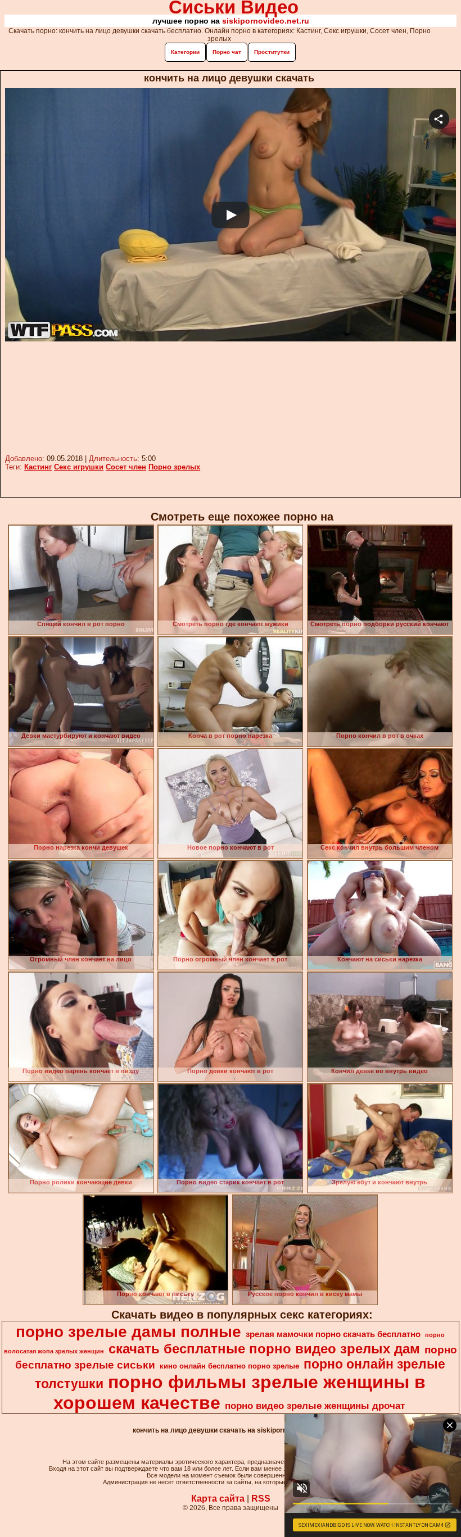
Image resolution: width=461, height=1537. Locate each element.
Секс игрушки (78, 467)
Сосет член (126, 467)
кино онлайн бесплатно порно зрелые (229, 1366)
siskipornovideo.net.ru (265, 20)
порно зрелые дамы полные (128, 1331)
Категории (185, 52)
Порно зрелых (174, 467)
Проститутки (272, 52)
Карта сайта (218, 1498)
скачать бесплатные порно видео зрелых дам (264, 1348)
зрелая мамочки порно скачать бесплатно (333, 1334)
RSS (260, 1498)
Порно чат (227, 52)
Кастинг (38, 467)
